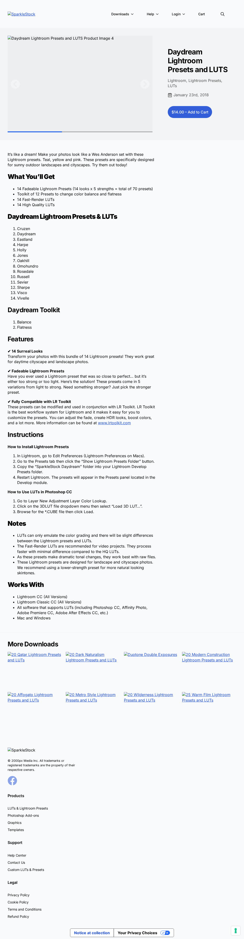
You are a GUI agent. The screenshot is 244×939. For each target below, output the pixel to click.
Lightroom (177, 80)
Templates (16, 830)
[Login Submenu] (185, 14)
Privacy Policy (19, 895)
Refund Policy (18, 916)
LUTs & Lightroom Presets (28, 808)
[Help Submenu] (158, 14)
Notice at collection (92, 932)
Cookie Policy (18, 902)
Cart (201, 14)
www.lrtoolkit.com (114, 422)
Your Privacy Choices (137, 932)
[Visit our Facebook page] (12, 780)
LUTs (172, 85)
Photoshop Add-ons (23, 815)
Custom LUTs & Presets (26, 870)
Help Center (17, 855)
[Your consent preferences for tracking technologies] (235, 930)
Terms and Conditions (24, 909)
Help (150, 14)
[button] (15, 84)
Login (176, 14)
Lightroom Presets (204, 80)
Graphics (14, 823)
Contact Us (16, 862)
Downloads (120, 14)
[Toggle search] (222, 14)
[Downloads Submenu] (133, 14)
